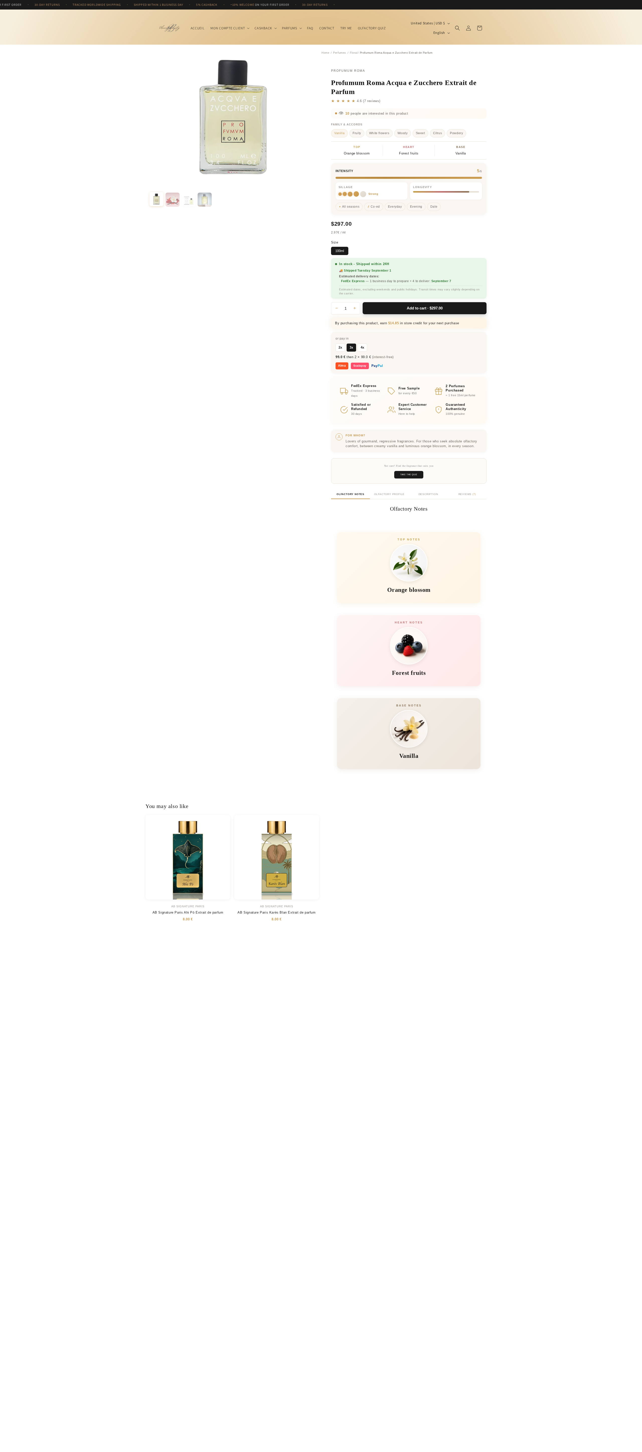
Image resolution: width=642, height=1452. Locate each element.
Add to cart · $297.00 (425, 308)
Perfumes (339, 52)
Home (325, 52)
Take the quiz (408, 474)
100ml (339, 251)
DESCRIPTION (428, 494)
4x (362, 347)
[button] (229, 28)
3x (351, 347)
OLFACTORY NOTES (350, 494)
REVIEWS (467, 494)
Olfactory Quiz (372, 28)
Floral (354, 52)
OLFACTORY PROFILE (389, 494)
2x (340, 347)
